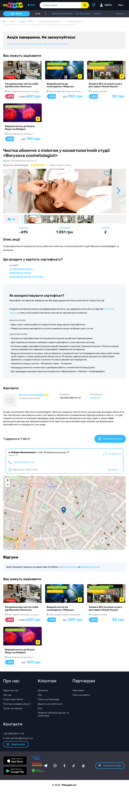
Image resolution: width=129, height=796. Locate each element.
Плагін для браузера (48, 699)
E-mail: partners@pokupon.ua (18, 738)
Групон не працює (12, 708)
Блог (40, 708)
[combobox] (60, 5)
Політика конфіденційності (17, 704)
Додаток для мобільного (50, 704)
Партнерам (78, 690)
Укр (120, 5)
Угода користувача (13, 699)
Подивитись (14, 75)
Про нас (7, 695)
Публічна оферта (81, 695)
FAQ (40, 695)
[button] (63, 510)
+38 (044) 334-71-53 (13, 733)
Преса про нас (11, 690)
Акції (37, 14)
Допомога (43, 690)
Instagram (95, 398)
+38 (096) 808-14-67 (24, 462)
